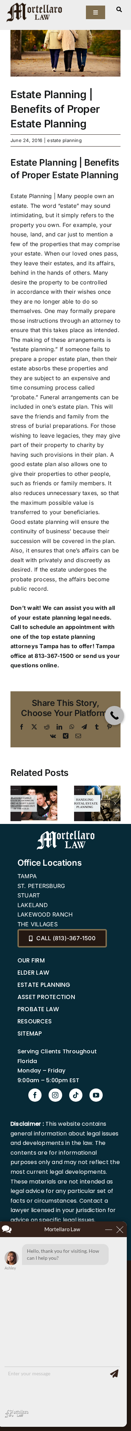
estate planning (64, 140)
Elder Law (33, 972)
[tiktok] (75, 1095)
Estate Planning (44, 985)
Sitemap (29, 1033)
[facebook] (35, 1095)
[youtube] (96, 1095)
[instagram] (55, 1095)
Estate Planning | (33, 195)
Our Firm (31, 960)
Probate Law (38, 1009)
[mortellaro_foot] (65, 831)
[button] (15, 803)
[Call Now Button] (114, 715)
